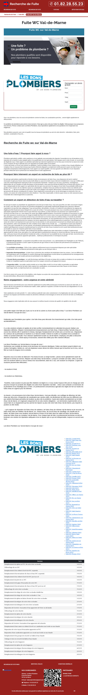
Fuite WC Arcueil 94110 (73, 443)
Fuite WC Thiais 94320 (72, 490)
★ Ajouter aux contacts (71, 676)
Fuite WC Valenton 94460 (73, 532)
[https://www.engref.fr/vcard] (52, 677)
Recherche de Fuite (10, 9)
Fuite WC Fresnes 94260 (73, 478)
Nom (66, 88)
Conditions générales (65, 664)
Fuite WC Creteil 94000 (73, 438)
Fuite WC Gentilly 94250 (73, 476)
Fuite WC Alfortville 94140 (74, 452)
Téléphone (66, 97)
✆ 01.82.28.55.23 (66, 3)
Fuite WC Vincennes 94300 (74, 486)
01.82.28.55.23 (34, 682)
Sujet (66, 102)
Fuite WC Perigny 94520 (73, 554)
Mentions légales (36, 664)
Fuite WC (56, 9)
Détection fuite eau (78, 9)
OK (74, 691)
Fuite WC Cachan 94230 (73, 471)
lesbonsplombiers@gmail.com (35, 680)
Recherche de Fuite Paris (12, 664)
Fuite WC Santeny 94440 (73, 524)
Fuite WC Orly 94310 (72, 488)
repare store (67, 673)
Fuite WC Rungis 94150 (73, 453)
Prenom (66, 92)
